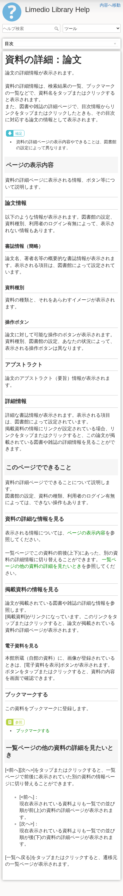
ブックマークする (33, 730)
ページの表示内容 (86, 532)
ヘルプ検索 (57, 28)
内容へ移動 (110, 5)
